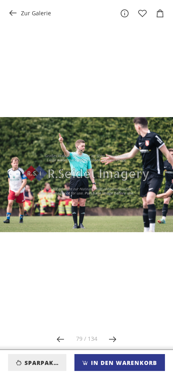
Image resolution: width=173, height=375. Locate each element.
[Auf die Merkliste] (142, 13)
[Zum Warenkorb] (160, 13)
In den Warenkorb (123, 363)
